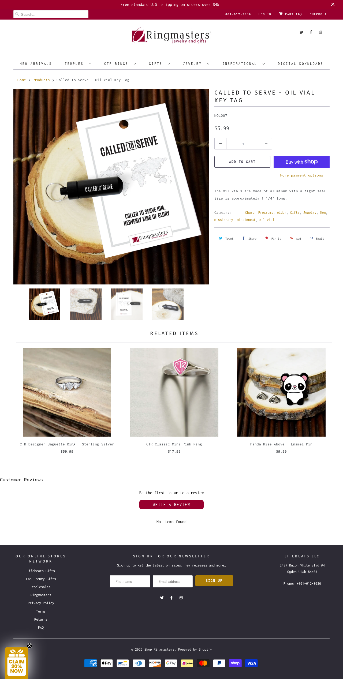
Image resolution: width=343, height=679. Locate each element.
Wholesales (41, 587)
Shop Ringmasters (159, 649)
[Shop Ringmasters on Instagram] (320, 32)
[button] (16, 663)
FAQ (41, 627)
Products (41, 80)
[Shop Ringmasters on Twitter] (301, 32)
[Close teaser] (29, 645)
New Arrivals (36, 63)
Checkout (318, 14)
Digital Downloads (300, 63)
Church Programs (259, 212)
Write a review (171, 504)
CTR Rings (117, 63)
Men (323, 212)
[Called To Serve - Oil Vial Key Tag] (111, 186)
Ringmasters (41, 595)
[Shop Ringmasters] (171, 38)
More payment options (301, 175)
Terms (41, 611)
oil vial (266, 220)
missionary (223, 220)
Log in (265, 14)
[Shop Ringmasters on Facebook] (311, 32)
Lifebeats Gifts (41, 571)
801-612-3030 (238, 14)
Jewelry (193, 63)
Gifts (157, 63)
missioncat (246, 220)
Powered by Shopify (195, 649)
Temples (75, 63)
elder (281, 212)
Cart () (292, 14)
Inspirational (241, 63)
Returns (40, 619)
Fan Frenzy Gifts (41, 579)
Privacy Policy (41, 603)
